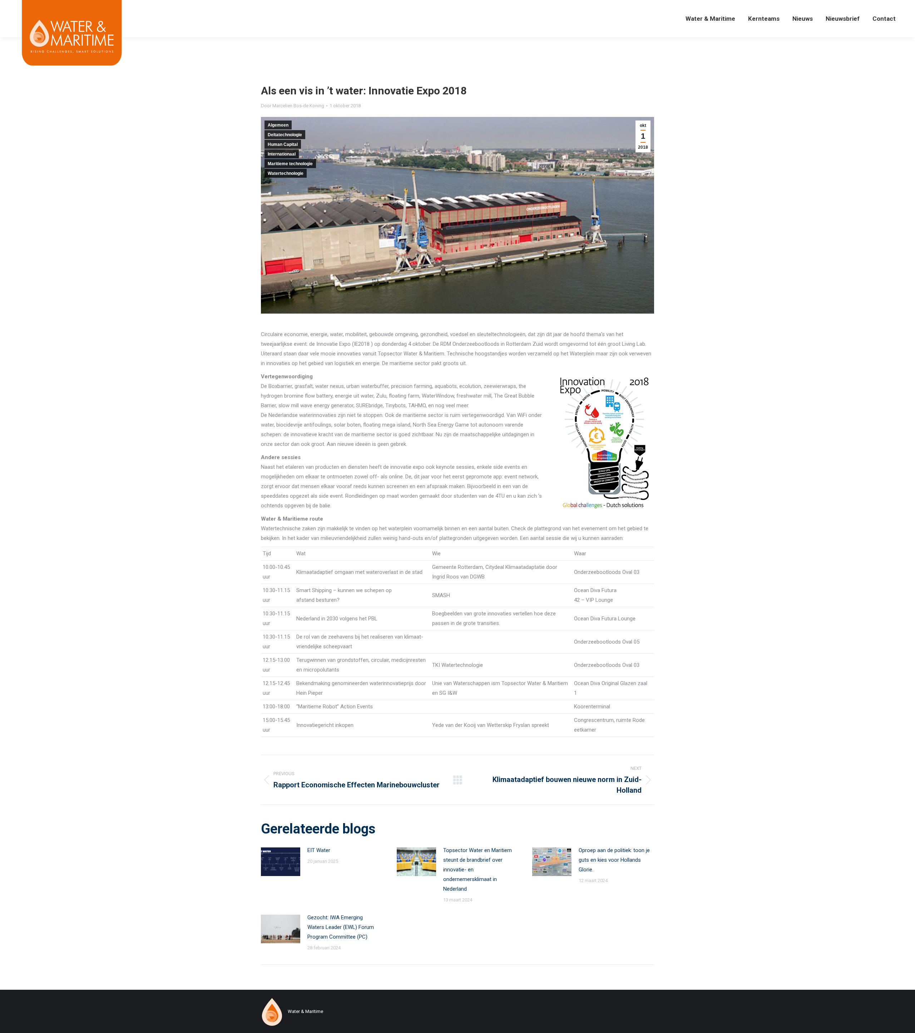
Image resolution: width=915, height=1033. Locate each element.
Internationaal (282, 154)
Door (292, 105)
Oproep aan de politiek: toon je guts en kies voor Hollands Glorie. (614, 860)
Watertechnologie (285, 173)
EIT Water (318, 850)
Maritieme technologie (290, 163)
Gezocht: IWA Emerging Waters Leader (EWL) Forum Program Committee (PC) (340, 927)
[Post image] (280, 861)
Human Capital (283, 144)
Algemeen (278, 125)
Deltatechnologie (285, 134)
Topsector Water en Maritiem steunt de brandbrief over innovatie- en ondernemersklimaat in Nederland (477, 869)
